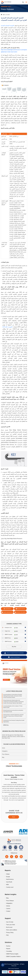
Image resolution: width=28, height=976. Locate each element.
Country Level (9, 887)
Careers (8, 908)
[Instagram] (21, 856)
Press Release (10, 900)
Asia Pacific (9, 882)
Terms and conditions (11, 930)
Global (7, 874)
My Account (9, 927)
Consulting (9, 951)
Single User (7, 631)
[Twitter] (11, 856)
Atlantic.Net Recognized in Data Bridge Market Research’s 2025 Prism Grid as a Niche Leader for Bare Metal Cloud (13, 736)
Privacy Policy (10, 932)
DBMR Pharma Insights (12, 953)
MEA (7, 884)
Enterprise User (8, 627)
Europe (8, 876)
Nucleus (8, 946)
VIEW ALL (6, 725)
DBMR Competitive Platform (13, 956)
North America (10, 879)
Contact (8, 911)
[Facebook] (16, 856)
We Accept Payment (14, 968)
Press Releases (5, 754)
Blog (3, 757)
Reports (8, 948)
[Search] (24, 2)
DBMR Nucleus (8, 641)
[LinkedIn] (6, 856)
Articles (8, 906)
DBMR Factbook (8, 634)
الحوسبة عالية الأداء (7, 327)
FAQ (7, 935)
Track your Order (10, 924)
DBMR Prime (8, 638)
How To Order (9, 922)
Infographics (5, 751)
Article (3, 748)
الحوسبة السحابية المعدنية (7, 25)
